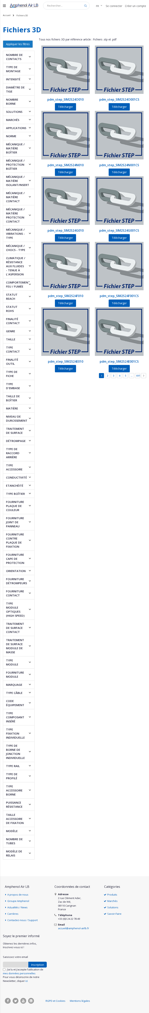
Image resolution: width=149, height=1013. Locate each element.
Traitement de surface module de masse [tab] (15, 646)
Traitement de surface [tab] (15, 431)
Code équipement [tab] (15, 703)
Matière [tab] (12, 408)
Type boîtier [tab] (15, 494)
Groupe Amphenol (18, 901)
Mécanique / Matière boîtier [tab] (15, 148)
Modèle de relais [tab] (14, 853)
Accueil (6, 15)
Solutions (112, 907)
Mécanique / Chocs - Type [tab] (15, 248)
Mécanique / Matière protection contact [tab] (15, 215)
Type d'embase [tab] (13, 386)
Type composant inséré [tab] (15, 717)
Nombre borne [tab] (12, 101)
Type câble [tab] (14, 693)
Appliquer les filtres (18, 44)
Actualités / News (17, 907)
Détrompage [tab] (16, 441)
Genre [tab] (10, 331)
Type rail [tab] (13, 766)
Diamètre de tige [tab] (15, 89)
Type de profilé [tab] (11, 776)
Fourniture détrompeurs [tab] (16, 581)
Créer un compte (135, 6)
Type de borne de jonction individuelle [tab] (15, 752)
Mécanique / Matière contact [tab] (15, 197)
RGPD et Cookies (55, 1001)
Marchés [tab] (12, 120)
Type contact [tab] (13, 349)
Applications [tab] (16, 128)
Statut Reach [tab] (11, 297)
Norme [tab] (11, 136)
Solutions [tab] (14, 112)
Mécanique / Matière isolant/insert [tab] (17, 181)
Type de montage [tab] (13, 69)
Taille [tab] (10, 339)
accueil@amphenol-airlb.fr (73, 928)
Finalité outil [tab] (12, 362)
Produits (112, 894)
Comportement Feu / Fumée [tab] (18, 284)
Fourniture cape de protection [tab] (15, 559)
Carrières (12, 913)
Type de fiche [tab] (11, 374)
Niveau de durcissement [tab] (16, 418)
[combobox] (66, 5)
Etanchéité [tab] (14, 485)
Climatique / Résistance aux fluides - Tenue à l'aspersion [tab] (15, 266)
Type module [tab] (12, 662)
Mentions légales (80, 1001)
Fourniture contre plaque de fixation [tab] (15, 540)
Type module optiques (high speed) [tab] (15, 609)
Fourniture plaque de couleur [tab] (15, 506)
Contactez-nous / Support (22, 920)
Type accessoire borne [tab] (14, 790)
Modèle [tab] (12, 831)
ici (26, 981)
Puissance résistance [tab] (14, 804)
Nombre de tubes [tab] (14, 841)
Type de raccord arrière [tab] (12, 453)
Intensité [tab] (13, 79)
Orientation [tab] (16, 571)
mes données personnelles (19, 973)
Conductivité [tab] (16, 477)
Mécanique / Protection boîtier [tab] (15, 164)
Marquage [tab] (14, 685)
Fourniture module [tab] (15, 674)
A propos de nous (17, 894)
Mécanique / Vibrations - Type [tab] (15, 234)
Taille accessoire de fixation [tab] (15, 819)
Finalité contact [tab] (13, 321)
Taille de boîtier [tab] (13, 398)
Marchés (112, 901)
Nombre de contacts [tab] (14, 57)
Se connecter (114, 6)
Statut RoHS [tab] (11, 309)
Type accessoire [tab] (14, 467)
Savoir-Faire (114, 913)
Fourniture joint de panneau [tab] (15, 522)
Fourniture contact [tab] (15, 593)
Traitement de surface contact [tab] (15, 628)
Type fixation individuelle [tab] (15, 733)
